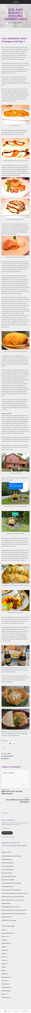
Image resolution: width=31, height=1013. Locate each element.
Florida (3, 957)
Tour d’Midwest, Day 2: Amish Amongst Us (17, 800)
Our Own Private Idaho (7, 869)
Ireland (3, 967)
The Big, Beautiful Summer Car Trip (11, 906)
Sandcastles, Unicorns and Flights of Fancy (13, 896)
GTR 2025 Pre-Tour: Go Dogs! (9, 920)
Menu (16, 2)
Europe (3, 953)
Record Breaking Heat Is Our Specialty (11, 883)
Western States (5, 997)
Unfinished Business (7, 859)
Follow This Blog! (8, 820)
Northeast (4, 980)
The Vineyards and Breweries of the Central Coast (14, 893)
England (4, 946)
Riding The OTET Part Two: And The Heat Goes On (14, 910)
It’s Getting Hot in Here (7, 886)
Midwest (6, 758)
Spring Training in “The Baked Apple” (11, 890)
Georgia (4, 963)
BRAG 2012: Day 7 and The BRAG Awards (12, 792)
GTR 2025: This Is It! (7, 917)
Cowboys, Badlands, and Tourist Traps (11, 856)
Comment (23, 784)
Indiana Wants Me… (6, 903)
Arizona (4, 929)
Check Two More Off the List (9, 876)
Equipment (4, 950)
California (4, 936)
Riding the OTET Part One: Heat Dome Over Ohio (14, 913)
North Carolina (5, 977)
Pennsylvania (5, 984)
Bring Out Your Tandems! (8, 879)
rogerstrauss (8, 756)
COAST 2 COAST (5, 943)
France (3, 960)
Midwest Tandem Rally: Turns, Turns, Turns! (13, 900)
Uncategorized (5, 990)
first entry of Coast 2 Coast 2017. (18, 845)
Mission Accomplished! (7, 862)
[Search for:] (11, 813)
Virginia (4, 994)
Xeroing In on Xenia (7, 873)
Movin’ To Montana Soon (8, 866)
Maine (3, 970)
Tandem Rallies (5, 987)
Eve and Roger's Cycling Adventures (15, 14)
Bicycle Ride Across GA (7, 933)
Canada (4, 940)
